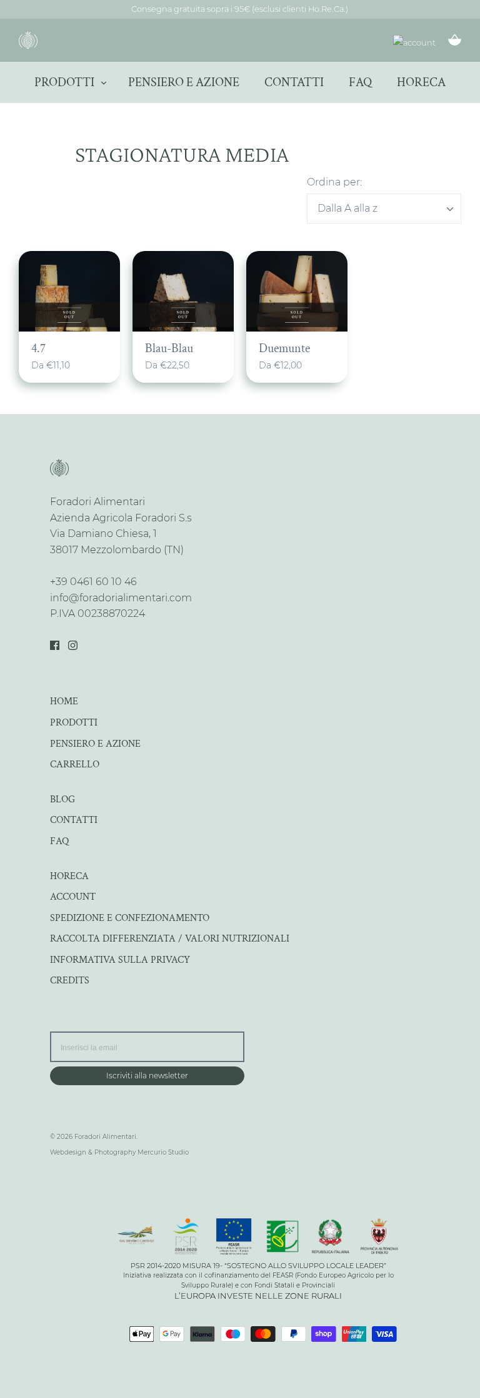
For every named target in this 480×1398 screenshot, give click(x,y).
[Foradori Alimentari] (28, 40)
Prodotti (64, 82)
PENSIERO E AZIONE (95, 744)
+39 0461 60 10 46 (93, 582)
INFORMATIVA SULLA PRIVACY (120, 960)
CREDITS (69, 980)
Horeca (421, 82)
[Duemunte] (297, 291)
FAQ (59, 841)
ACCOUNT (73, 896)
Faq (360, 82)
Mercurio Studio (163, 1152)
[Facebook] (54, 645)
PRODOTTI (74, 722)
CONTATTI (74, 820)
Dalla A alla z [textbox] (348, 208)
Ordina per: (334, 182)
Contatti (294, 82)
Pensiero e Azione (183, 82)
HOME (64, 701)
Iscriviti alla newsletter (147, 1075)
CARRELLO (74, 764)
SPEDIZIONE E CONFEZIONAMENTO (129, 918)
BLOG (62, 799)
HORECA (69, 876)
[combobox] (384, 209)
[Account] (414, 42)
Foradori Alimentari (105, 1137)
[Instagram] (73, 645)
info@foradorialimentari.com (121, 598)
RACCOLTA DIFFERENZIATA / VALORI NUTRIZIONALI (169, 938)
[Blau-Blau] (183, 291)
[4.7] (69, 291)
